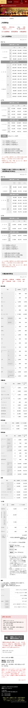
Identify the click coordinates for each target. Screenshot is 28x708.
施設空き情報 (22, 28)
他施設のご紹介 (13, 697)
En (21, 1)
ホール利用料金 (5, 31)
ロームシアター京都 (15, 700)
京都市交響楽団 (21, 697)
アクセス (16, 1)
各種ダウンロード (7, 28)
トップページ (3, 18)
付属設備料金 (23, 31)
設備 (24, 27)
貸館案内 (4, 27)
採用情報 (22, 700)
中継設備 (18, 279)
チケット (3, 1)
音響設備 (11, 279)
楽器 (14, 281)
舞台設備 (5, 279)
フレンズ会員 (7, 700)
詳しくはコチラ (22, 680)
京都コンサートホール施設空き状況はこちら (16, 637)
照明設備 (9, 281)
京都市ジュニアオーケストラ (9, 699)
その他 (19, 281)
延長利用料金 (14, 31)
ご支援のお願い (20, 699)
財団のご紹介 (6, 697)
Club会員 (10, 1)
